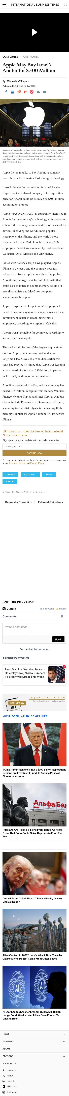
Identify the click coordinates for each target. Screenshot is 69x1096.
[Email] (38, 92)
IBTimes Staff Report (17, 81)
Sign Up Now (17, 703)
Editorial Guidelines (50, 502)
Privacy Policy (37, 463)
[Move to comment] (45, 92)
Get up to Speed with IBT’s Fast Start (47, 697)
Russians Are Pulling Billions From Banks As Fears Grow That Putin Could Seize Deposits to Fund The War (32, 833)
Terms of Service (17, 463)
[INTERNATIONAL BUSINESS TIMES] (35, 5)
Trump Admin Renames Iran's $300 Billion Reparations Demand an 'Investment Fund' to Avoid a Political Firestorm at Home (34, 773)
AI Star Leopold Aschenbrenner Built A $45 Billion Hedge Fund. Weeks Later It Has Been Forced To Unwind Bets (32, 1015)
